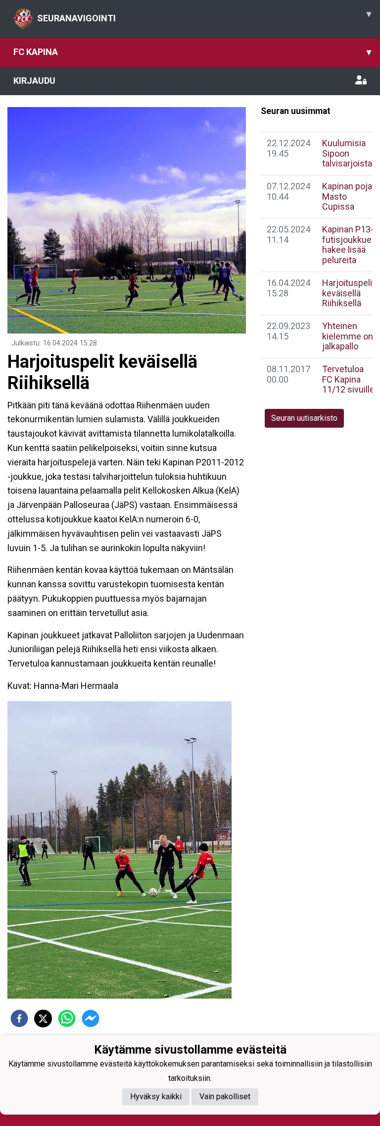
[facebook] (19, 1018)
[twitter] (43, 1018)
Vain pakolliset (224, 1096)
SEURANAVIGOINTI (204, 15)
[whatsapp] (67, 1018)
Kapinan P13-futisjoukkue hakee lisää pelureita (348, 244)
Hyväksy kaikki (156, 1096)
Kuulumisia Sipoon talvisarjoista (347, 153)
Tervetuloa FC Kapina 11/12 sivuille (348, 379)
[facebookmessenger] (90, 1018)
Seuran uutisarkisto (304, 418)
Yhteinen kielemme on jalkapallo (347, 336)
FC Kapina (192, 52)
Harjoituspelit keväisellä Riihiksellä (348, 293)
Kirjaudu (34, 80)
